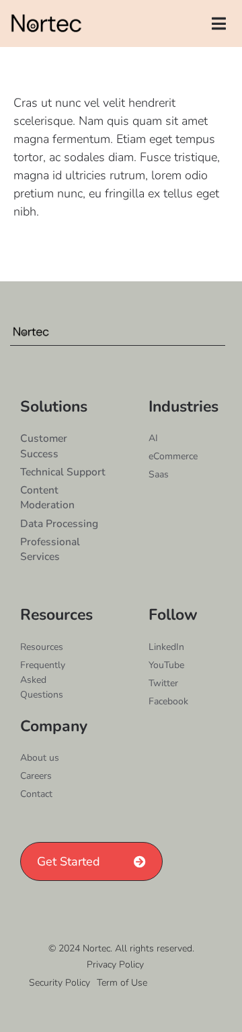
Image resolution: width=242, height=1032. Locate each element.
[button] (219, 23)
